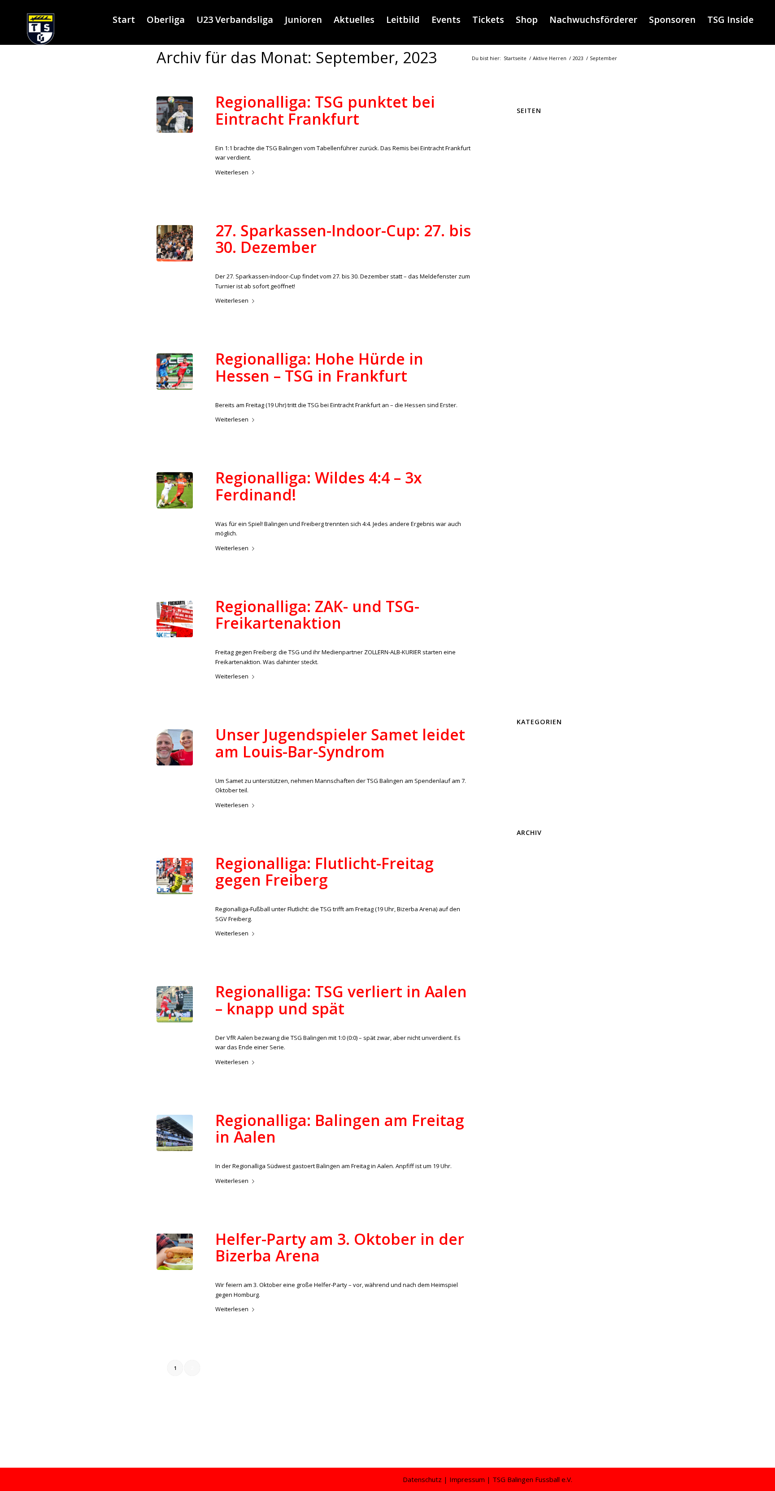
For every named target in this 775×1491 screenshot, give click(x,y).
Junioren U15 (534, 334)
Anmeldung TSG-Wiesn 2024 (555, 142)
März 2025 (530, 1008)
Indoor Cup (312, 258)
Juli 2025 (527, 969)
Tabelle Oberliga (539, 536)
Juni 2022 (528, 1325)
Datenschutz (422, 1479)
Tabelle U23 (533, 546)
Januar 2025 (533, 1027)
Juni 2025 (528, 979)
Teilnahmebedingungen (549, 556)
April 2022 (530, 1344)
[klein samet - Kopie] (175, 747)
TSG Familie (532, 632)
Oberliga (528, 782)
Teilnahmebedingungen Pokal (557, 565)
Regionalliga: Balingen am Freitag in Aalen (339, 1128)
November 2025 (538, 930)
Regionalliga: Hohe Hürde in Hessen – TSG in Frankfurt (319, 367)
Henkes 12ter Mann (543, 228)
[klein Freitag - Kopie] (175, 619)
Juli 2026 (527, 854)
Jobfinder (529, 257)
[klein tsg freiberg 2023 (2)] (175, 490)
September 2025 (539, 950)
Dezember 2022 (538, 1267)
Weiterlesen (231, 172)
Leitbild (526, 411)
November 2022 (538, 1277)
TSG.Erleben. (534, 661)
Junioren (309, 762)
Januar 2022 (533, 1373)
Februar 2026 (534, 902)
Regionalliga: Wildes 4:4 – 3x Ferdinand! (318, 485)
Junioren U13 (534, 315)
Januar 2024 (533, 1142)
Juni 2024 (528, 1094)
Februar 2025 (534, 1017)
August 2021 (533, 1421)
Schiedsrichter (536, 478)
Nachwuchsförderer (544, 440)
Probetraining (535, 459)
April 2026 (530, 882)
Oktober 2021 (535, 1402)
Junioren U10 (534, 286)
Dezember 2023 (538, 1152)
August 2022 (533, 1306)
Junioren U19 (534, 373)
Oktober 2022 (535, 1286)
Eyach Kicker (534, 180)
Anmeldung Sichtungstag (550, 132)
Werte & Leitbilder (541, 700)
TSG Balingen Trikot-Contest (554, 604)
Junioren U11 (534, 295)
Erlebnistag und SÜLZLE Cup (554, 743)
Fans (523, 190)
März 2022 (530, 1354)
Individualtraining (540, 247)
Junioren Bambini (540, 276)
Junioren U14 (534, 325)
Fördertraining (536, 219)
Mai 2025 (528, 988)
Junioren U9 (532, 392)
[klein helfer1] (175, 1252)
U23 (420, 1267)
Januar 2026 (533, 912)
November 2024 (538, 1046)
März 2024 (530, 1123)
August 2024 (533, 1075)
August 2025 (533, 960)
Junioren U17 (534, 353)
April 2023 (530, 1229)
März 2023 (530, 1239)
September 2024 (539, 1065)
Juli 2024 (527, 1085)
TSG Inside (531, 642)
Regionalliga (313, 129)
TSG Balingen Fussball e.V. (552, 574)
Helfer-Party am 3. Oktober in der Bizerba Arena (339, 1247)
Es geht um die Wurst (545, 170)
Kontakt (527, 401)
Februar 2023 (534, 1248)
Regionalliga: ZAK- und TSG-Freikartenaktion (317, 614)
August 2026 (533, 844)
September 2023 (539, 1181)
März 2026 (530, 892)
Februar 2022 (534, 1364)
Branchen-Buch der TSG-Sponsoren (565, 152)
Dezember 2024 (538, 1036)
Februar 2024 (534, 1133)
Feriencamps (314, 1267)
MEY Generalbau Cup (546, 421)
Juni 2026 (528, 863)
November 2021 (538, 1392)
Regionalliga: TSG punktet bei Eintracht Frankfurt (325, 110)
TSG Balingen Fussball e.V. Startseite (566, 584)
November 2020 (538, 1440)
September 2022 (539, 1296)
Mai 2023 (528, 1219)
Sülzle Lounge (536, 526)
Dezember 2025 (538, 921)
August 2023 (533, 1191)
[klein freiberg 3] (175, 876)
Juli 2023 (527, 1200)
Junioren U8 (532, 382)
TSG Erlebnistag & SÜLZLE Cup (557, 623)
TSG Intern (531, 652)
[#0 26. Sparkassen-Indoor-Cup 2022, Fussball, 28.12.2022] (175, 243)
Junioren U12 (534, 305)
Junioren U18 (534, 363)
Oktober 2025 (535, 940)
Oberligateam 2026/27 (546, 450)
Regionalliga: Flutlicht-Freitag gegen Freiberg (324, 871)
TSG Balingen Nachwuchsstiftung (561, 594)
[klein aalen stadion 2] (175, 1133)
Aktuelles (285, 129)
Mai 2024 (528, 1104)
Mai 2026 (528, 873)
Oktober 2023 (535, 1171)
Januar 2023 (533, 1258)
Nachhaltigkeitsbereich (548, 430)
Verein (526, 680)
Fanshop (528, 200)
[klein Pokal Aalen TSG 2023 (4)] (175, 1004)
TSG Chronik (533, 613)
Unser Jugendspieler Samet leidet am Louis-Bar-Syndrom (340, 742)
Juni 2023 (528, 1210)
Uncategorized (537, 810)
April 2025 (530, 998)
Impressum (532, 238)
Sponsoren (532, 517)
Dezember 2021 (538, 1383)
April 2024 (530, 1113)
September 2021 (539, 1412)
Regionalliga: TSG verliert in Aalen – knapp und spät (341, 999)
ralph (350, 129)
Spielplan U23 (535, 507)
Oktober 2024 (535, 1056)
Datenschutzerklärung (547, 161)
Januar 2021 (533, 1431)
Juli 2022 (527, 1316)
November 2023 (538, 1161)
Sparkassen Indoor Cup (549, 488)
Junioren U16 (534, 344)
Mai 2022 (528, 1334)
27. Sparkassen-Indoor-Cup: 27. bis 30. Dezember (343, 238)
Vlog (522, 690)
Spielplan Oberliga (542, 498)
